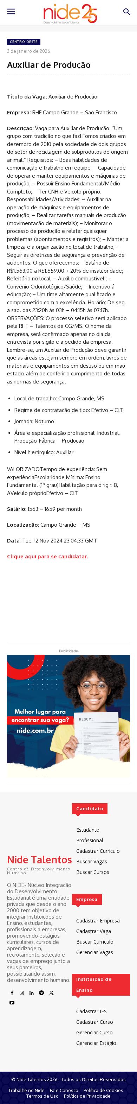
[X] (51, 993)
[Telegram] (41, 993)
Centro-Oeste (24, 42)
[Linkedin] (32, 993)
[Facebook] (12, 993)
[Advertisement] (68, 595)
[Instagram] (22, 993)
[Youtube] (12, 1003)
